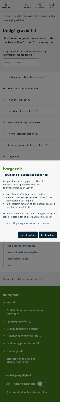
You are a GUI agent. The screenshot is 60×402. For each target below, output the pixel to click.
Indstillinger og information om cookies (28, 223)
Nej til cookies (28, 234)
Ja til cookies (47, 234)
